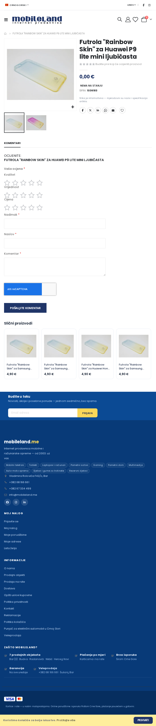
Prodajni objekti (14, 575)
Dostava (9, 588)
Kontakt (9, 608)
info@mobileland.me (23, 495)
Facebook (82, 110)
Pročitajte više (66, 720)
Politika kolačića (15, 622)
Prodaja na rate (14, 582)
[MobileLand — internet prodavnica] (37, 19)
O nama (9, 568)
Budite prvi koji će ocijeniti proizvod (118, 64)
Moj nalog (10, 528)
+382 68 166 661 (19, 482)
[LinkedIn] (24, 502)
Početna (5, 33)
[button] (72, 107)
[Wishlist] (136, 19)
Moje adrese (12, 541)
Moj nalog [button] (13, 513)
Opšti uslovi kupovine (18, 595)
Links (130, 4)
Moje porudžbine (15, 535)
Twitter (90, 110)
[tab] (12, 143)
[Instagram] (149, 5)
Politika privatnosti (16, 602)
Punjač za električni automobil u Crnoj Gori (32, 629)
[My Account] (128, 19)
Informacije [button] (15, 560)
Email (113, 110)
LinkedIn (98, 110)
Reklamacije (12, 615)
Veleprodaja (12, 635)
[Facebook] (143, 5)
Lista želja (10, 548)
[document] (78, 720)
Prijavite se (11, 521)
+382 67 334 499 (20, 488)
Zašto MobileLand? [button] (20, 647)
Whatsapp (105, 110)
